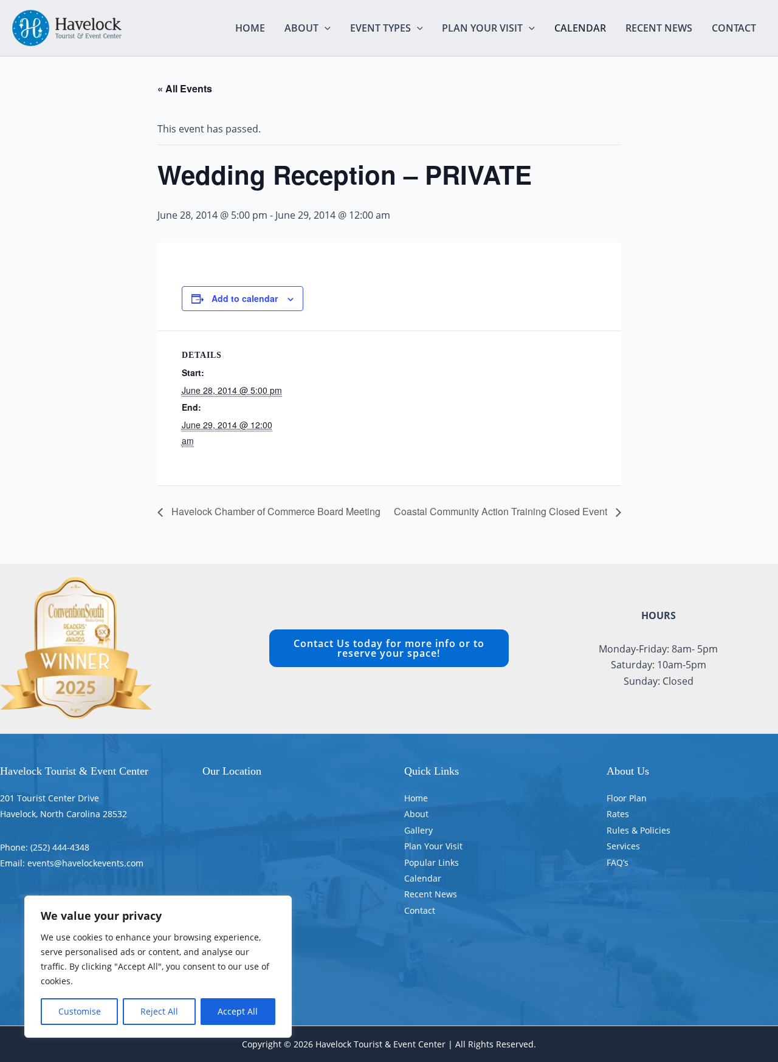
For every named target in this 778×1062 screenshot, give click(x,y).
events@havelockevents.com (85, 863)
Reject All (159, 1011)
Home (250, 28)
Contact (734, 28)
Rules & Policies (638, 830)
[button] (324, 28)
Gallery (418, 830)
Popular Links (431, 862)
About (301, 28)
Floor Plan (627, 798)
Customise (79, 1011)
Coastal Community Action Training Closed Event (502, 511)
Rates (618, 814)
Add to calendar (245, 298)
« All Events (184, 88)
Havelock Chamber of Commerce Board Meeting (274, 511)
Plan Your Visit (482, 28)
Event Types (380, 28)
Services (623, 846)
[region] (158, 967)
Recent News (658, 28)
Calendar (580, 28)
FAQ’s (617, 862)
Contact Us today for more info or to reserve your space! (389, 648)
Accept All (238, 1011)
